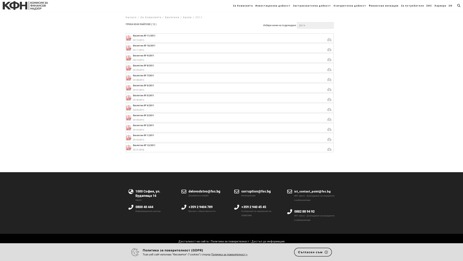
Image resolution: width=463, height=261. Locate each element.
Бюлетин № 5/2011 (143, 95)
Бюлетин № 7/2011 (143, 75)
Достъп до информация (268, 241)
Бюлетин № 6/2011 (143, 85)
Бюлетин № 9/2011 (143, 55)
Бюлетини (172, 17)
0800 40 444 (144, 207)
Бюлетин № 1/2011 (143, 135)
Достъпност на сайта (194, 241)
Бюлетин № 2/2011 (143, 125)
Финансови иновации (383, 6)
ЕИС (429, 6)
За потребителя (412, 6)
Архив (187, 17)
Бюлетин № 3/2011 (143, 115)
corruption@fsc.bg (256, 191)
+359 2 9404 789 (200, 207)
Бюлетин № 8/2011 (143, 65)
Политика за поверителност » (229, 254)
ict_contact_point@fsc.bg (312, 191)
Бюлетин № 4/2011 (143, 105)
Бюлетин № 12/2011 (144, 145)
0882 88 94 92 (304, 211)
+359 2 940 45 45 (253, 207)
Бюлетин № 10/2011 (144, 45)
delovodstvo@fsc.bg (204, 191)
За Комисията (243, 6)
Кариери (440, 6)
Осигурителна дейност (350, 6)
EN (450, 6)
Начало (131, 17)
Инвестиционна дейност (272, 6)
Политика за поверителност (230, 241)
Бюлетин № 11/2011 (144, 35)
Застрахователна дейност (312, 6)
